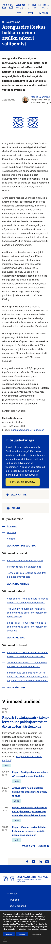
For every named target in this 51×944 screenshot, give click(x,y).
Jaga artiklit (20, 494)
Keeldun (22, 934)
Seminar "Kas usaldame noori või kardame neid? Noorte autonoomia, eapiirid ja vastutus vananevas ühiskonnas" (27, 676)
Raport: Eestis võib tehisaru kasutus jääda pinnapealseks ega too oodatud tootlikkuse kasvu (29, 811)
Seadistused (36, 934)
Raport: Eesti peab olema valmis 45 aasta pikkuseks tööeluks (30, 774)
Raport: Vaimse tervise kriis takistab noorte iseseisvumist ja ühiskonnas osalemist (29, 831)
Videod (11, 538)
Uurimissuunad (18, 905)
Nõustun (9, 934)
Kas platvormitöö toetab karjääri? (25, 560)
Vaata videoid (16, 637)
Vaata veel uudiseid (35, 846)
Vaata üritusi (16, 687)
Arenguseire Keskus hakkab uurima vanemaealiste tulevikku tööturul (29, 791)
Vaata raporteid (18, 583)
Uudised (11, 532)
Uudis (6, 765)
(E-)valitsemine (11, 21)
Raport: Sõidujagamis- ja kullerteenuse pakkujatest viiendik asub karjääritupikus (25, 722)
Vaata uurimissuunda (21, 545)
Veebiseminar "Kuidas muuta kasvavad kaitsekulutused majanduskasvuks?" (27, 600)
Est (18, 13)
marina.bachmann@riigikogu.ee (27, 429)
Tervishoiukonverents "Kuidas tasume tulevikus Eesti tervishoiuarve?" (27, 664)
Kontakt (14, 893)
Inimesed (12, 526)
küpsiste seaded (39, 929)
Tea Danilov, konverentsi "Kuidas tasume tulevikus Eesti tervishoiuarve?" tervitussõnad (27, 612)
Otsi (30, 13)
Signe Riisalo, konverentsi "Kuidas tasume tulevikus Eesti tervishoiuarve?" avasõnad (27, 626)
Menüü (43, 13)
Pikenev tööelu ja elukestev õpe (24, 566)
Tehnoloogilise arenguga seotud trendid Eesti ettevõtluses (27, 574)
